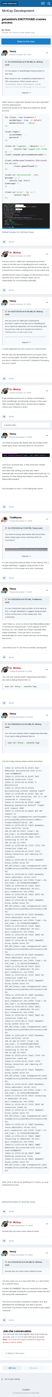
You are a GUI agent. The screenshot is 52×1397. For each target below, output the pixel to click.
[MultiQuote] (4, 242)
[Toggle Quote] (6, 62)
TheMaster (15, 517)
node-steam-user (27, 32)
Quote (11, 242)
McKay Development (18, 11)
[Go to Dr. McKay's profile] (5, 254)
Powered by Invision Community (26, 1393)
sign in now (16, 1337)
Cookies (26, 1389)
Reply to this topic (26, 41)
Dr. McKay (38, 62)
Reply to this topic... (16, 1353)
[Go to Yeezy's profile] (5, 53)
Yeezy (7, 30)
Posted (20, 54)
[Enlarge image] (26, 216)
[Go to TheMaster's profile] (5, 519)
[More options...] (47, 53)
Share (13, 1368)
